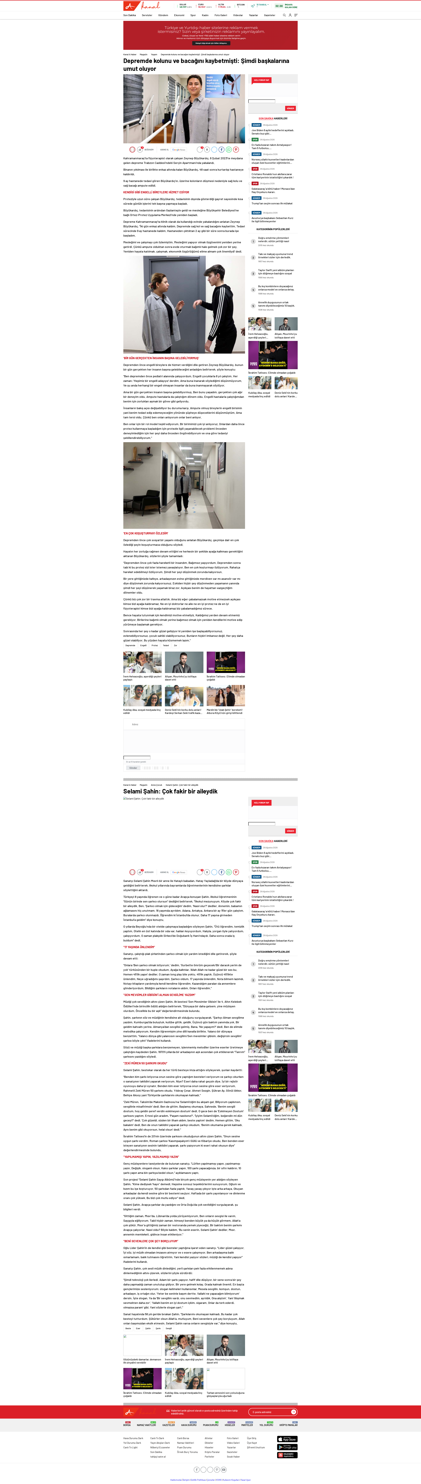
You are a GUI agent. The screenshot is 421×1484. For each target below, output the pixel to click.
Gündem (163, 15)
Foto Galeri (221, 15)
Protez (155, 645)
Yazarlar (253, 15)
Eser (138, 1328)
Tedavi (166, 645)
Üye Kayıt (252, 1442)
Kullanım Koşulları (231, 1480)
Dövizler (209, 1442)
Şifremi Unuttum (256, 1447)
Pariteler (247, 1423)
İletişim (186, 1480)
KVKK (219, 1480)
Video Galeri (233, 1442)
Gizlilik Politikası (198, 1480)
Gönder (133, 767)
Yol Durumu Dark (132, 1442)
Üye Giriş (251, 1438)
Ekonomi (179, 15)
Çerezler (211, 1480)
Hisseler (230, 1423)
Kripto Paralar (289, 1423)
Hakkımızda (175, 1480)
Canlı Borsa (183, 1438)
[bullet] (157, 767)
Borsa (127, 1423)
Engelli (143, 645)
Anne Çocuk (156, 785)
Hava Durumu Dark (133, 1438)
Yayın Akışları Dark (160, 1442)
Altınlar (209, 1438)
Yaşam (154, 54)
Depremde (130, 645)
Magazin (143, 54)
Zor (175, 645)
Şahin (148, 1328)
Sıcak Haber (233, 1456)
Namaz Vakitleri (146, 1423)
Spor (193, 15)
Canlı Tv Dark (157, 1438)
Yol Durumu (266, 1423)
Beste (128, 1328)
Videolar (238, 15)
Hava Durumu (189, 1423)
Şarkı (158, 1328)
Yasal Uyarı (246, 1480)
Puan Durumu (210, 1423)
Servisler (147, 15)
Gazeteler (269, 15)
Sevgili (169, 1328)
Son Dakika (129, 15)
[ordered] (155, 767)
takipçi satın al (158, 1456)
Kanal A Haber (129, 54)
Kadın (205, 15)
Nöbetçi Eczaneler (160, 1447)
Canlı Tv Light (130, 1447)
